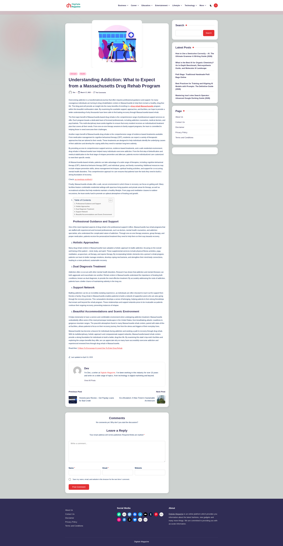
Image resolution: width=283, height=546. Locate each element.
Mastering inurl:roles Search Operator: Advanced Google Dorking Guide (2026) (192, 96)
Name (72, 468)
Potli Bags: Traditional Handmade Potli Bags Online (192, 75)
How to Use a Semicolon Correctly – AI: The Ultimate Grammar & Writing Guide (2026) (194, 54)
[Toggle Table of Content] (109, 200)
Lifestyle (73, 74)
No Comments (101, 92)
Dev (86, 368)
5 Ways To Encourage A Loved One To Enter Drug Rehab (100, 348)
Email (105, 468)
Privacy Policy (181, 132)
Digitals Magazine (107, 373)
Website (138, 468)
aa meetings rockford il (83, 179)
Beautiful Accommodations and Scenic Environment (94, 214)
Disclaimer (179, 127)
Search (179, 25)
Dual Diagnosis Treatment (85, 209)
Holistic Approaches (83, 206)
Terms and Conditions (184, 137)
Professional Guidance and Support (88, 203)
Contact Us (180, 122)
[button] (90, 381)
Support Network (82, 212)
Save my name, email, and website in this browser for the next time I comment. (101, 479)
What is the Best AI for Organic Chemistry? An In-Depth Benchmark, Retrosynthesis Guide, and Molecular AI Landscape (194, 65)
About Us (179, 117)
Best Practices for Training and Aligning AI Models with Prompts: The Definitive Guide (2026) (194, 86)
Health (82, 74)
